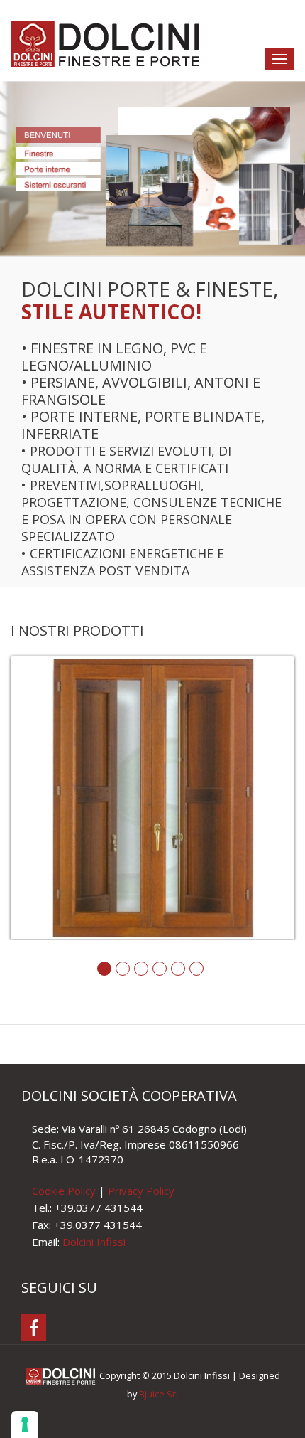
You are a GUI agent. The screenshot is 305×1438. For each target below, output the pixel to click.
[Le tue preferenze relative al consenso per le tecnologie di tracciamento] (24, 1424)
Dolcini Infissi (94, 1242)
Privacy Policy (141, 1190)
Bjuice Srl (158, 1394)
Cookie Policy (64, 1190)
